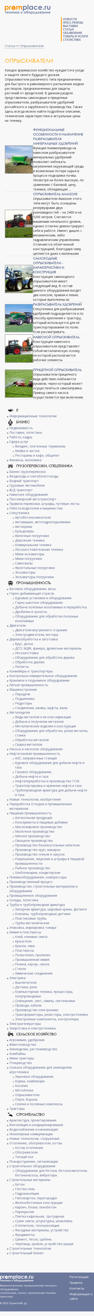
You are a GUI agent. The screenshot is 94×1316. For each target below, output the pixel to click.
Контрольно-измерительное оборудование (43, 676)
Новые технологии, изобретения (35, 799)
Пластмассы (24, 950)
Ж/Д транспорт (21, 490)
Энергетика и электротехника (32, 1028)
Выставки (70, 26)
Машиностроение (23, 689)
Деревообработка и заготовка (33, 639)
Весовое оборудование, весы (32, 589)
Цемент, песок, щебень (33, 1239)
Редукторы (23, 703)
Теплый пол (24, 1157)
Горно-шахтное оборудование (39, 602)
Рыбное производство (32, 868)
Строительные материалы (29, 1180)
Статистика (72, 39)
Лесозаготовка (27, 653)
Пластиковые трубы (30, 918)
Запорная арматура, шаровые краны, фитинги (51, 909)
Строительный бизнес (26, 1253)
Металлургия (19, 712)
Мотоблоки (24, 1090)
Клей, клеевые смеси (31, 936)
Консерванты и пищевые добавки (41, 822)
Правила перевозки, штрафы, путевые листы (44, 503)
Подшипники (24, 698)
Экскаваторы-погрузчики (34, 577)
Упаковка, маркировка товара (32, 927)
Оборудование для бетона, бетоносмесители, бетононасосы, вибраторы (51, 1172)
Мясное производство (32, 836)
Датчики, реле (26, 987)
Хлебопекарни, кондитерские (37, 872)
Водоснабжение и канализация (33, 1129)
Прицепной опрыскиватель (57, 370)
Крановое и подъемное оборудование (39, 680)
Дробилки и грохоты (31, 611)
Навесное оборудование (28, 494)
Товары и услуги (75, 36)
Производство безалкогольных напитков (47, 845)
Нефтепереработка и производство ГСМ (47, 781)
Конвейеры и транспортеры (31, 671)
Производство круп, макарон (37, 850)
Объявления (72, 33)
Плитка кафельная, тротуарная (39, 1216)
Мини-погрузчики (28, 558)
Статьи (68, 29)
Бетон (20, 1184)
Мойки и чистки (27, 451)
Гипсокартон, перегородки (36, 1198)
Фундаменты (25, 1234)
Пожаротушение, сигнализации (33, 1161)
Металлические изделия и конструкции (45, 726)
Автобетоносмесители (33, 517)
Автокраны (23, 526)
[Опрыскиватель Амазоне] (19, 224)
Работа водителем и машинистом (36, 508)
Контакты (77, 1288)
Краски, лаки (25, 946)
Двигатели (17, 625)
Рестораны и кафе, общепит (37, 455)
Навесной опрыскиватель (56, 337)
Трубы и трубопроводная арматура (37, 904)
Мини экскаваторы (29, 554)
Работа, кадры (20, 437)
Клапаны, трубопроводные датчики (42, 914)
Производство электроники (36, 1010)
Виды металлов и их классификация (43, 717)
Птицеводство (20, 1063)
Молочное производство (35, 831)
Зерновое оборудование (34, 1076)
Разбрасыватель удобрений (57, 304)
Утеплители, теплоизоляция (37, 1225)
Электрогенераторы (25, 1023)
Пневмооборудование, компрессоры (38, 877)
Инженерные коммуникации (31, 1134)
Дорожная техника (29, 540)
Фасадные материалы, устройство (42, 1230)
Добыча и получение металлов (39, 721)
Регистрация (79, 1277)
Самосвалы (24, 563)
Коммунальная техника (33, 545)
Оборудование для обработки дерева (44, 657)
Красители (23, 941)
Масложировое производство (38, 827)
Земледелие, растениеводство (33, 1049)
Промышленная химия (32, 959)
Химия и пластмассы (25, 932)
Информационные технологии (33, 416)
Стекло (20, 969)
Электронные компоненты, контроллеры (47, 1019)
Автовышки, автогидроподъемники (42, 522)
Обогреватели (26, 1152)
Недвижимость (21, 428)
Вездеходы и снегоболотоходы (33, 476)
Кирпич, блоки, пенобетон (35, 1207)
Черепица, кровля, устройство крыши (44, 1244)
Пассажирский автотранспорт (32, 499)
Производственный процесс (31, 882)
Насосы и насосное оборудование (36, 749)
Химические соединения (33, 973)
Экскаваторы (25, 572)
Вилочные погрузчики (32, 535)
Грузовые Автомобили (27, 485)
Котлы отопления (29, 1147)
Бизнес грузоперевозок (27, 471)
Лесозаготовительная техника (39, 549)
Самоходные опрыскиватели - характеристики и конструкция (48, 265)
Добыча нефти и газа (31, 776)
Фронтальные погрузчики (35, 568)
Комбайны (17, 1053)
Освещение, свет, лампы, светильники (45, 1001)
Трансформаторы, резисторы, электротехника (51, 1014)
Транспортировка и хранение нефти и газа (48, 785)
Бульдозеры (24, 531)
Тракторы (17, 1108)
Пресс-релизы (73, 22)
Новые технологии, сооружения (34, 1138)
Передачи (22, 694)
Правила (76, 1283)
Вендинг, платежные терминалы (40, 446)
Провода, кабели (28, 1005)
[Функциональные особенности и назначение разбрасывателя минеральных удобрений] (19, 159)
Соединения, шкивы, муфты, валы (41, 708)
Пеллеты (22, 666)
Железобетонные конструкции (39, 1202)
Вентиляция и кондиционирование (36, 1125)
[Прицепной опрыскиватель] (19, 383)
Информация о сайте (81, 1295)
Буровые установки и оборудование (43, 598)
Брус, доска (24, 644)
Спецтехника (19, 513)
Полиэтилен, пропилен (32, 955)
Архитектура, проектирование (33, 1120)
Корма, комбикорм (29, 1081)
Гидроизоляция (27, 1193)
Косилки (21, 1085)
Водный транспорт (24, 481)
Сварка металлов (28, 744)
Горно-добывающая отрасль (32, 593)
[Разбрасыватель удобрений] (19, 318)
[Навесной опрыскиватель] (19, 348)
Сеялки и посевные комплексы (39, 1104)
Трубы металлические (32, 923)
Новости (70, 19)
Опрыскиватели (32, 46)
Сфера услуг (18, 441)
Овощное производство (34, 840)
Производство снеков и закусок (40, 854)
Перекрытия (24, 1212)
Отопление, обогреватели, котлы (35, 1143)
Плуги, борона (26, 1099)
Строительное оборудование (32, 1166)
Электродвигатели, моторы (36, 634)
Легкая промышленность (28, 685)
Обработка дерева (29, 662)
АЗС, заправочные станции (36, 758)
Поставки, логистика (25, 432)
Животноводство (22, 1044)
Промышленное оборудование (33, 895)
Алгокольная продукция (33, 817)
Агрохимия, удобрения (26, 1040)
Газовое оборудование (33, 772)
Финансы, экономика (25, 460)
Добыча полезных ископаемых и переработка (51, 607)
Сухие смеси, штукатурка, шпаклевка (43, 1221)
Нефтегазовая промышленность (34, 753)
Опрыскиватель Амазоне (55, 194)
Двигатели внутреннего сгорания (41, 630)
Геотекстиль (25, 1189)
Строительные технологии (30, 1248)
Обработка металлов (32, 740)
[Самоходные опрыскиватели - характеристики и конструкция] (19, 279)
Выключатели (26, 982)
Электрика (17, 978)
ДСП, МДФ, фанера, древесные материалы (48, 648)
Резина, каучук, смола (32, 964)
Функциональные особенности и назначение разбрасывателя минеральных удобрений (58, 136)
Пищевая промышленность (30, 813)
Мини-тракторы (21, 1058)
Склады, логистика (23, 900)
